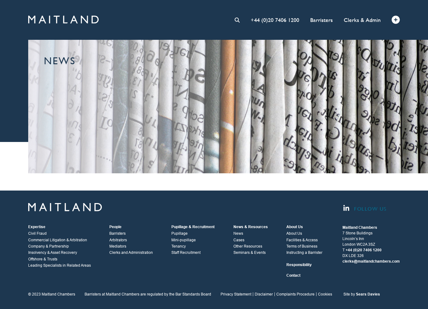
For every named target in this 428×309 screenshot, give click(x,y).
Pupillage (179, 233)
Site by (361, 294)
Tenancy (178, 246)
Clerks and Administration (131, 252)
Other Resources (247, 246)
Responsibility (299, 265)
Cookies (325, 294)
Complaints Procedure (295, 294)
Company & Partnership (48, 246)
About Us (294, 233)
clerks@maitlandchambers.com (371, 261)
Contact (293, 275)
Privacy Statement (236, 294)
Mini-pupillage (183, 240)
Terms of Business (301, 246)
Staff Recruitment (186, 252)
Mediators (117, 246)
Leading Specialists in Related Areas (59, 265)
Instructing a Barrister (304, 252)
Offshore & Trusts (42, 259)
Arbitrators (118, 240)
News (238, 233)
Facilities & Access (302, 240)
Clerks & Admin (362, 20)
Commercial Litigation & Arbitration (57, 240)
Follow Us (369, 209)
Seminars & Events (249, 252)
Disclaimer (264, 294)
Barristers (321, 20)
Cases (238, 240)
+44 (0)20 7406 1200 (275, 20)
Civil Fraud (37, 233)
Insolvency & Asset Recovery (52, 252)
